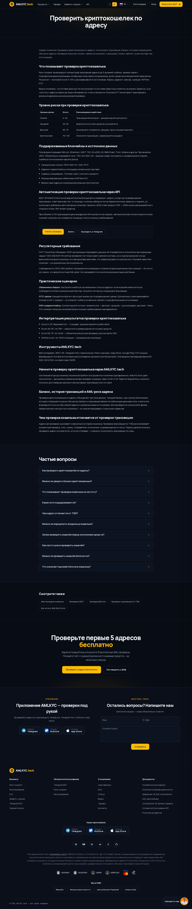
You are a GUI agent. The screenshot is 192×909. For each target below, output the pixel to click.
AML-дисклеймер (150, 799)
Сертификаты (104, 785)
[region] (96, 124)
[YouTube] (84, 844)
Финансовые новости (80, 889)
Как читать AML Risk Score (53, 608)
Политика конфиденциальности (157, 789)
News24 (60, 889)
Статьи (101, 794)
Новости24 (130, 889)
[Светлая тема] (110, 4)
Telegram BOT (16, 803)
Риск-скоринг (15, 785)
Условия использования (153, 785)
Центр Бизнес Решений (108, 889)
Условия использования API (155, 808)
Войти (71, 231)
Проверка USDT (76, 601)
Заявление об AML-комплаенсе (157, 794)
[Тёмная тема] (114, 4)
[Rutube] (92, 844)
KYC (11, 794)
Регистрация (139, 4)
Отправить (140, 746)
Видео (101, 799)
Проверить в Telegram (92, 231)
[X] (108, 844)
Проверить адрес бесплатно (81, 669)
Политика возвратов (152, 812)
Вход (153, 4)
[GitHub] (116, 844)
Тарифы (57, 4)
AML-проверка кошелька (52, 601)
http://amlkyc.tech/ (58, 854)
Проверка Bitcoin (98, 601)
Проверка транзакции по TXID (125, 601)
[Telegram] (75, 844)
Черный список (16, 808)
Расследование (16, 789)
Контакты (102, 808)
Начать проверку (53, 231)
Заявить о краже (17, 799)
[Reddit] (100, 844)
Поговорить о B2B (116, 669)
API (87, 4)
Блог (100, 789)
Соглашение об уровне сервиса (157, 803)
